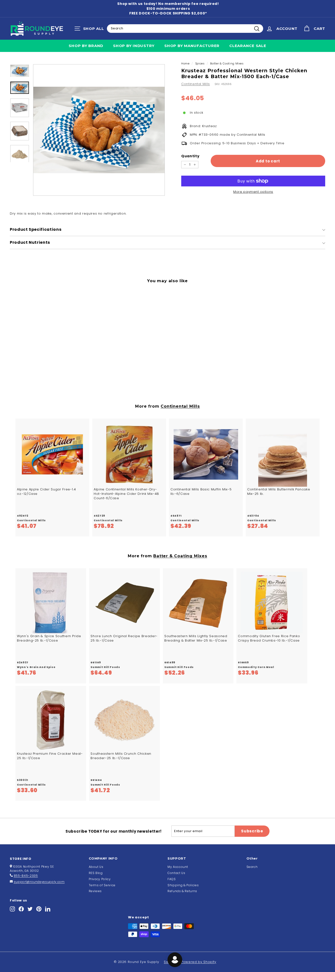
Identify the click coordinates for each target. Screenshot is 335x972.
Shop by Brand (86, 45)
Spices (200, 63)
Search (252, 867)
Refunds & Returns (182, 891)
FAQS (172, 879)
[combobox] (185, 28)
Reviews (95, 891)
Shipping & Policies (183, 885)
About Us (96, 867)
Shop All (90, 29)
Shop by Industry (134, 45)
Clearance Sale (247, 45)
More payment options (253, 192)
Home (185, 63)
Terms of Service (102, 885)
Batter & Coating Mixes (227, 63)
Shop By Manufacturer (191, 45)
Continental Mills (195, 84)
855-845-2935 (26, 876)
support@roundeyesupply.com (39, 882)
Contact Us (176, 873)
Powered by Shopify (198, 962)
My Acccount (178, 867)
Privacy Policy (100, 879)
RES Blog (96, 873)
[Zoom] (99, 129)
